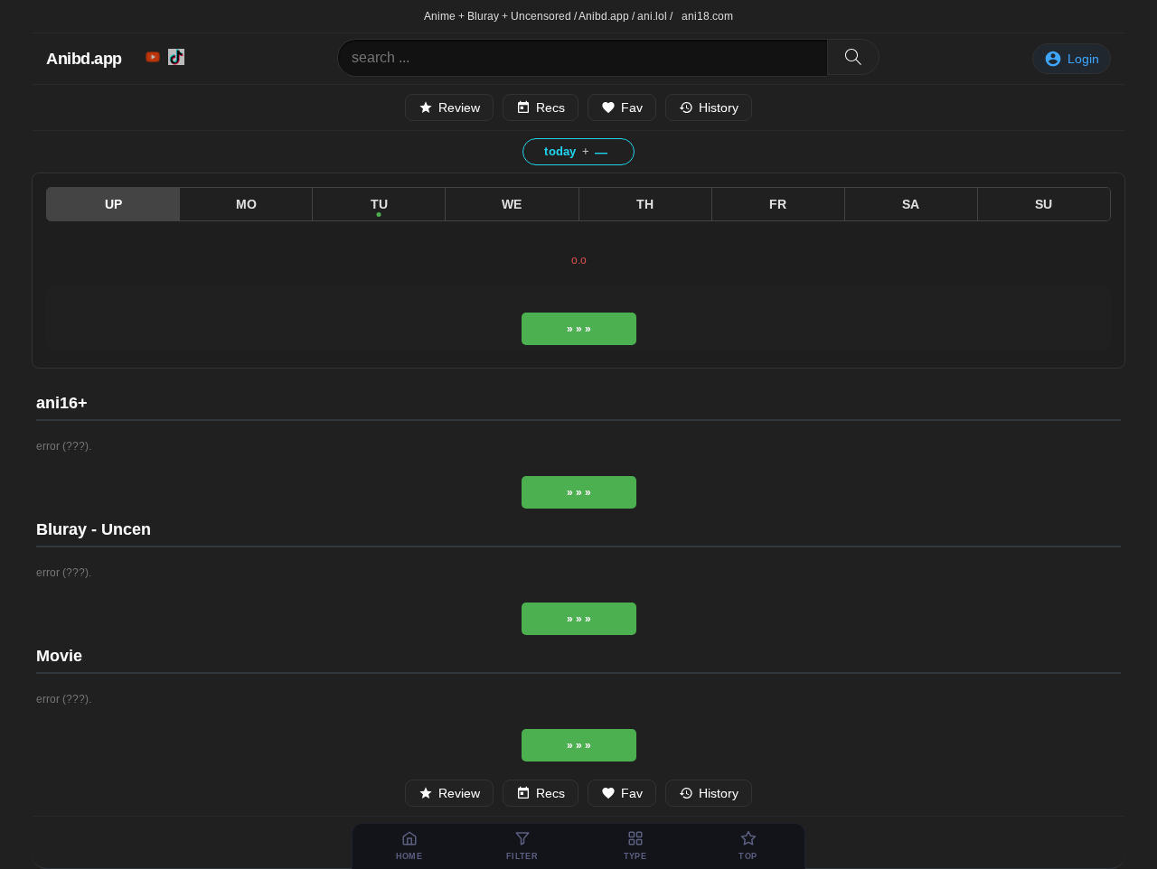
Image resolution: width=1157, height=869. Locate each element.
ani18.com (707, 16)
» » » (579, 328)
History (718, 107)
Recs (550, 107)
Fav (632, 107)
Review (459, 107)
